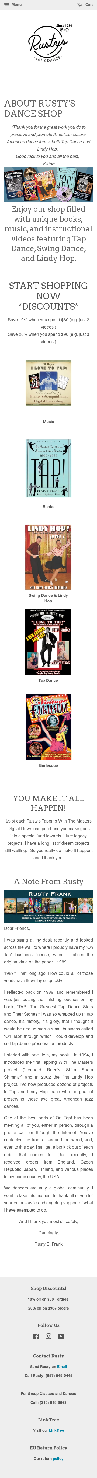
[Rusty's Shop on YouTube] (61, 1337)
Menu (16, 4)
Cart (88, 4)
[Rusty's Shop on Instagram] (48, 1337)
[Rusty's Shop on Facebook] (36, 1337)
